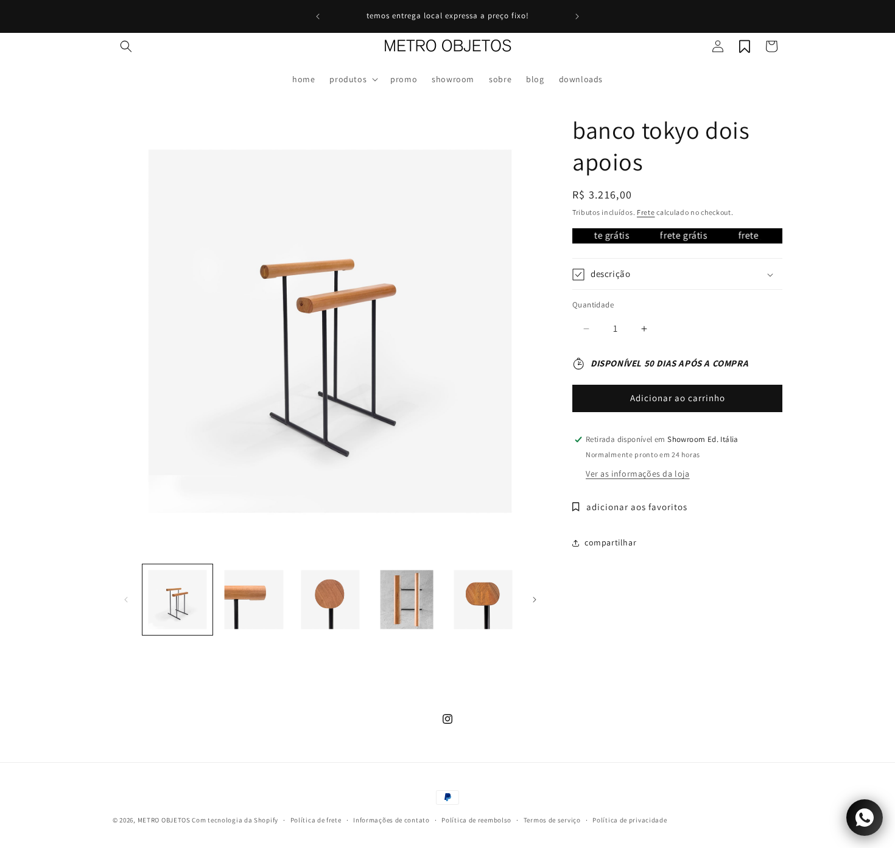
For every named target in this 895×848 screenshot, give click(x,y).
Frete (646, 212)
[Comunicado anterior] (317, 16)
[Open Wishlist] (744, 46)
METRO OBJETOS (164, 820)
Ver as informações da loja (638, 473)
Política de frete (316, 820)
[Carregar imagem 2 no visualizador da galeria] (254, 599)
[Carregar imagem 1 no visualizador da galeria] (177, 599)
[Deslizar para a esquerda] (126, 599)
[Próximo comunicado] (577, 16)
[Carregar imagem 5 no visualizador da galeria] (483, 599)
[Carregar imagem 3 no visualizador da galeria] (330, 599)
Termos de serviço (552, 820)
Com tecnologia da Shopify (235, 820)
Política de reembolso (476, 820)
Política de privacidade (629, 820)
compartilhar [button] (610, 543)
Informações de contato (391, 820)
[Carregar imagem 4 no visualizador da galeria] (406, 599)
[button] (126, 46)
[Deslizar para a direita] (534, 599)
